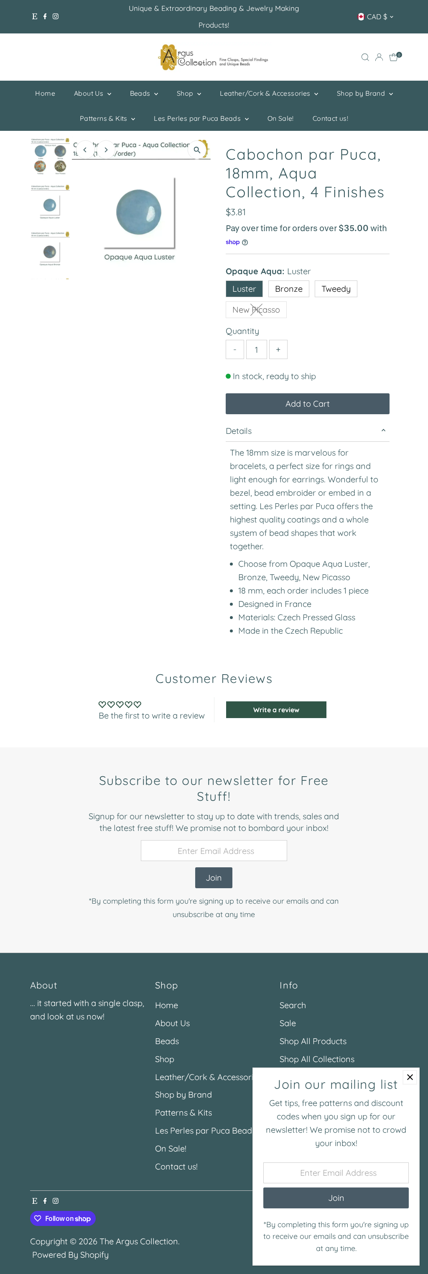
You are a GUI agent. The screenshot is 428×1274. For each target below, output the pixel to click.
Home (45, 93)
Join (214, 877)
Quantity (242, 331)
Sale (288, 1023)
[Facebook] (45, 17)
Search (293, 1005)
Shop (186, 93)
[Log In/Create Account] (379, 57)
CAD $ (377, 16)
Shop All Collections (317, 1059)
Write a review (276, 710)
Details (239, 431)
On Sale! (281, 118)
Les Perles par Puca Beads (198, 118)
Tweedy (336, 288)
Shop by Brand (362, 93)
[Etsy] (34, 17)
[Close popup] (410, 1077)
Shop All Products (313, 1041)
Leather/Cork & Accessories (266, 93)
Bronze (289, 288)
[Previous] (85, 149)
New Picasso (259, 311)
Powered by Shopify (70, 1254)
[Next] (106, 149)
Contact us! (330, 118)
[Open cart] (393, 57)
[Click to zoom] (197, 149)
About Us (89, 93)
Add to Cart (307, 403)
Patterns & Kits (104, 118)
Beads (141, 93)
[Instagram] (56, 17)
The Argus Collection (138, 1241)
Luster (244, 288)
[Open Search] (365, 57)
